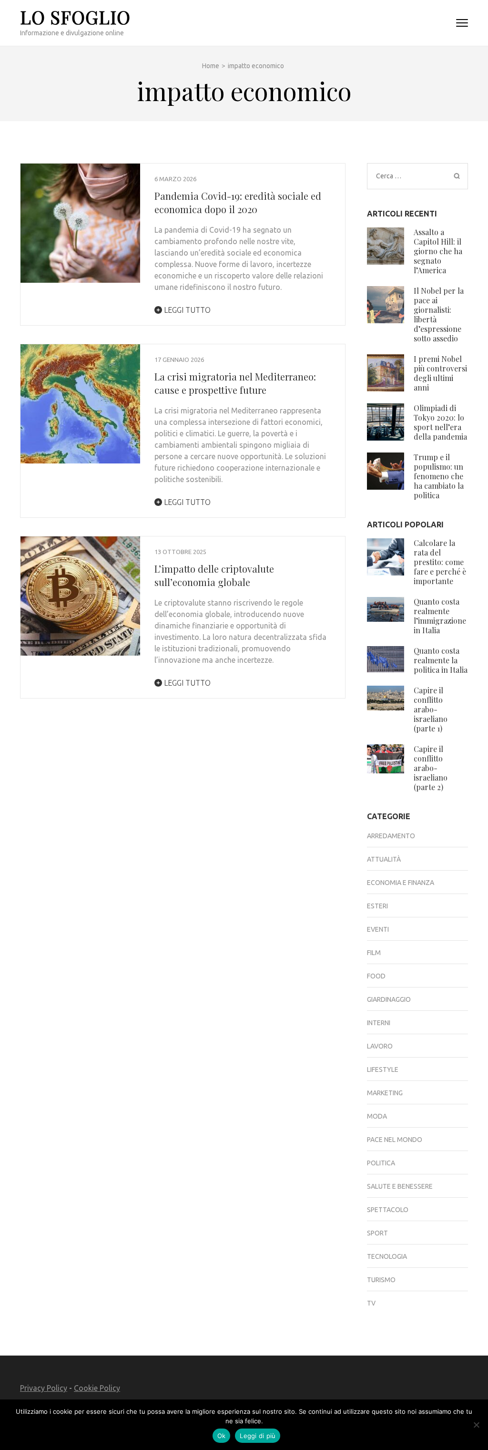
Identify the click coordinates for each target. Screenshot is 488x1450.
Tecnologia (387, 1256)
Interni (378, 1023)
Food (376, 976)
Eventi (378, 929)
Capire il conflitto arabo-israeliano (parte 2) (430, 768)
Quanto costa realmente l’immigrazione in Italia (440, 615)
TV (371, 1303)
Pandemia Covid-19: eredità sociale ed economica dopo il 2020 (237, 202)
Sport (377, 1233)
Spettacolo (387, 1209)
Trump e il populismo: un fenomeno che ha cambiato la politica (439, 476)
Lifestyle (382, 1069)
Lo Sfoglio (75, 17)
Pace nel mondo (394, 1139)
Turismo (381, 1280)
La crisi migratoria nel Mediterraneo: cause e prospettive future (235, 383)
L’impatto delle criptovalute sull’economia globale (214, 575)
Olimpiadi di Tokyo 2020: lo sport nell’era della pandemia (440, 422)
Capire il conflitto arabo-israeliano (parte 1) (430, 709)
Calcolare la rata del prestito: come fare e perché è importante (440, 562)
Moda (377, 1116)
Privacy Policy (43, 1388)
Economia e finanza (400, 882)
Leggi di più (257, 1436)
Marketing (385, 1093)
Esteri (377, 906)
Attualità (384, 859)
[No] (476, 1424)
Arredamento (391, 836)
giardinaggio (389, 999)
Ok (221, 1436)
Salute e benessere (400, 1186)
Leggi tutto (186, 310)
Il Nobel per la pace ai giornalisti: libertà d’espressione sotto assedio (439, 314)
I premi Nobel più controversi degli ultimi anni (440, 373)
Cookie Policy (97, 1388)
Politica (381, 1163)
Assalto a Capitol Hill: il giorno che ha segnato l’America (438, 251)
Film (374, 952)
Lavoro (380, 1046)
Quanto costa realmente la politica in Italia (441, 660)
